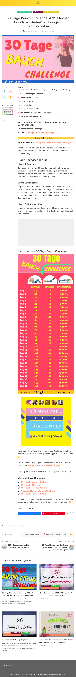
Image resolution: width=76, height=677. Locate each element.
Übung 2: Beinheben (27, 105)
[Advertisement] (46, 232)
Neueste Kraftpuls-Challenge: (32, 94)
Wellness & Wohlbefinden (49, 588)
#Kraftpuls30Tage (49, 465)
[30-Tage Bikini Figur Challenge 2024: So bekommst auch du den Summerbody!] (19, 577)
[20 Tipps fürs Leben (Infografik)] (19, 624)
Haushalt (7, 632)
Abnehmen (45, 635)
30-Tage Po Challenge (31, 485)
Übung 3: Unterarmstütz (29, 109)
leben (13, 525)
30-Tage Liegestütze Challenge (35, 482)
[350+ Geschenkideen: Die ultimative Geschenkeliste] (7, 111)
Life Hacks (55, 585)
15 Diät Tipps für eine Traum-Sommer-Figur (52, 142)
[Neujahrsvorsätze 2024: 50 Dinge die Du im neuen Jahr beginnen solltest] (56, 577)
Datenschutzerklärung (26, 674)
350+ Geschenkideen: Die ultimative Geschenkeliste (7, 120)
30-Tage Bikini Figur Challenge (34, 488)
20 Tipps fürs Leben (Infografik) (15, 640)
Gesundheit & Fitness (25, 11)
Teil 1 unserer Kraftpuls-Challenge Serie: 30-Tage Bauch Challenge (45, 90)
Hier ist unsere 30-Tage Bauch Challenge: (35, 113)
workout (21, 525)
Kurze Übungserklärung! (28, 97)
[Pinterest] (10, 91)
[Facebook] (4, 91)
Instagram (32, 465)
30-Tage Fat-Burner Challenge (40, 132)
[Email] (10, 97)
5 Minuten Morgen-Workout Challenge (38, 491)
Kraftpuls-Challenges (51, 11)
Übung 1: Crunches (27, 101)
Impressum (14, 674)
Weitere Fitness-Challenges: (31, 116)
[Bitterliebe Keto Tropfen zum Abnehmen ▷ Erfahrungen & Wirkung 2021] (56, 624)
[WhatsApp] (4, 97)
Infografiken (38, 11)
